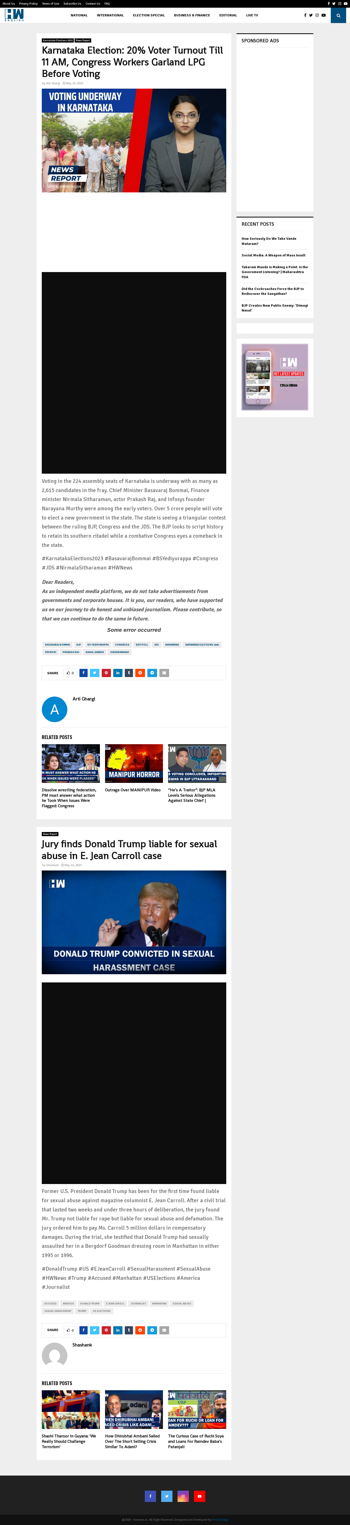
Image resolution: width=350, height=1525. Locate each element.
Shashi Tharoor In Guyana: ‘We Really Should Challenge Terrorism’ (69, 1441)
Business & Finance (192, 15)
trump (82, 1311)
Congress (122, 644)
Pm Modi (50, 652)
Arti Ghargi (53, 83)
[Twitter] (312, 15)
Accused (50, 1303)
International (110, 15)
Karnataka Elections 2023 (58, 40)
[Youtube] (325, 15)
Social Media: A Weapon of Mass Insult (273, 255)
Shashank (52, 865)
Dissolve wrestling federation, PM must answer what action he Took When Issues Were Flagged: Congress (69, 797)
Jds (156, 644)
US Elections (102, 1311)
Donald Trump (90, 1303)
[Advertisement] (134, 236)
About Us (9, 4)
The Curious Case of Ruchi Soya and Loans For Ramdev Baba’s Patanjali (196, 1441)
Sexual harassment (57, 1311)
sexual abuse (182, 1303)
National (79, 15)
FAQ (107, 4)
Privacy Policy (28, 4)
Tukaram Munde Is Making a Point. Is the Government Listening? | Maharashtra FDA (275, 272)
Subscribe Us (72, 4)
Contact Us (93, 4)
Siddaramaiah (119, 652)
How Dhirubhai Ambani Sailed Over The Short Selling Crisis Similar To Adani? (132, 1441)
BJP (78, 644)
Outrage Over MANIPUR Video (133, 790)
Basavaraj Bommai (57, 644)
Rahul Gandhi (95, 652)
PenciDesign (220, 1520)
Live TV (252, 15)
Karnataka (172, 644)
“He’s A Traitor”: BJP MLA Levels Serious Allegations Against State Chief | (191, 795)
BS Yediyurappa (98, 644)
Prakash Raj (71, 652)
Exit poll (142, 644)
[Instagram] (318, 15)
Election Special (149, 15)
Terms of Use (50, 4)
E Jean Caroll (115, 1303)
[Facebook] (306, 15)
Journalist (138, 1303)
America (68, 1303)
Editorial (228, 15)
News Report (83, 40)
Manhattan (159, 1303)
